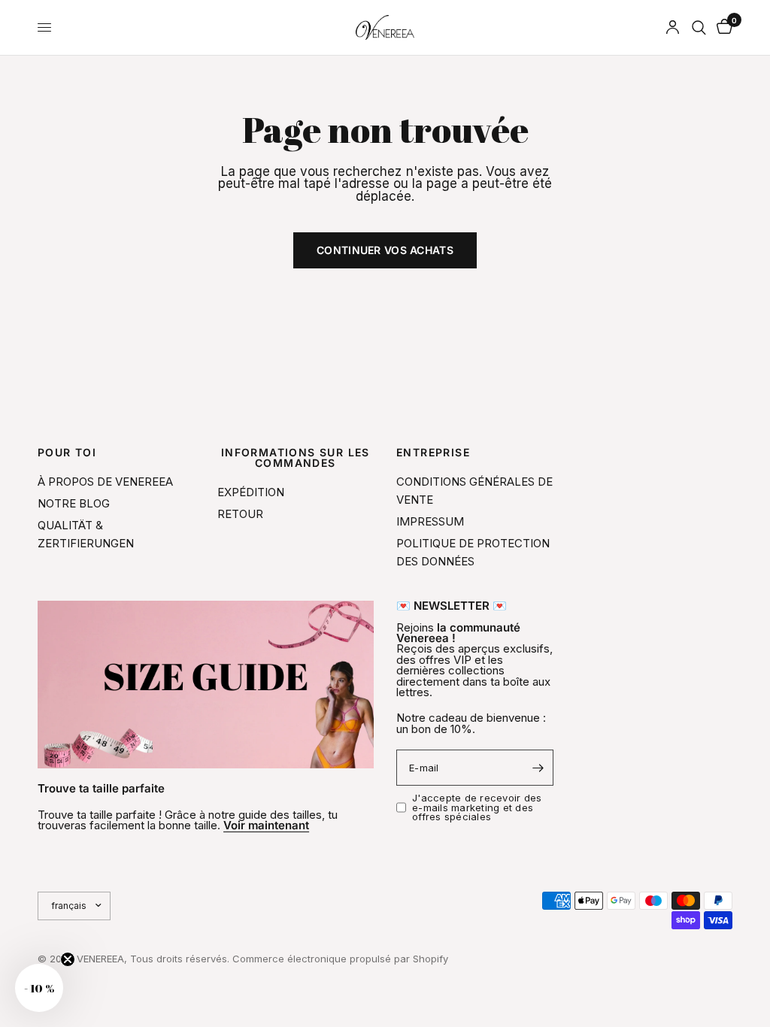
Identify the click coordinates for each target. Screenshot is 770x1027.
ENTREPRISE (433, 452)
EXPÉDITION (250, 492)
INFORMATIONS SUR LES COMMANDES (295, 457)
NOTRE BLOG (74, 503)
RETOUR (240, 514)
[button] (39, 988)
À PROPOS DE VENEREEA (105, 481)
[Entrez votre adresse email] (538, 768)
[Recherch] (699, 27)
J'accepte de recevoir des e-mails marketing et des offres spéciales (477, 807)
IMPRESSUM (430, 521)
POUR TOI (67, 452)
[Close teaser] (67, 959)
